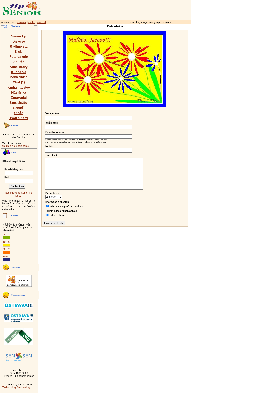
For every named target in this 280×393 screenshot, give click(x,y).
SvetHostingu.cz (25, 387)
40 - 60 (6, 241)
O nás (18, 113)
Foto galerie (18, 56)
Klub (18, 51)
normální (21, 22)
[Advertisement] (134, 9)
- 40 (5, 234)
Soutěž (18, 62)
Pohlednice (18, 77)
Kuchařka (18, 72)
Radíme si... (19, 46)
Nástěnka (18, 92)
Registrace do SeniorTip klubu (18, 194)
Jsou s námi (18, 118)
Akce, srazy (19, 67)
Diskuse (18, 41)
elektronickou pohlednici (15, 146)
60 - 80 (6, 249)
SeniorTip (18, 36)
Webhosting (9, 387)
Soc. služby (19, 102)
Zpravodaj (19, 97)
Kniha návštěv (19, 87)
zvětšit (31, 22)
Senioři (18, 108)
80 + (5, 256)
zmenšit (41, 22)
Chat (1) (19, 82)
